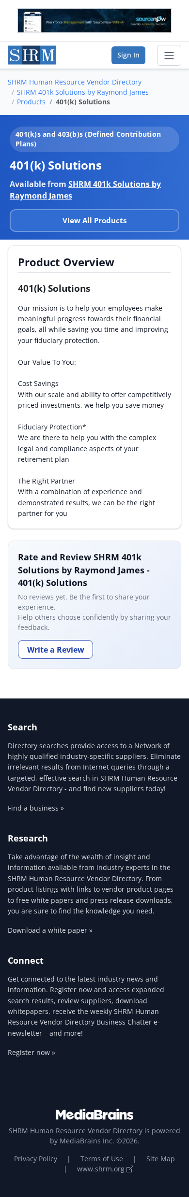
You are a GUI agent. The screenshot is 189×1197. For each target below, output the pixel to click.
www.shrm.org (101, 1168)
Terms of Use (101, 1158)
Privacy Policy (35, 1158)
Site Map (160, 1158)
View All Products (94, 220)
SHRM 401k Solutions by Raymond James (83, 92)
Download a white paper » (50, 930)
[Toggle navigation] (169, 55)
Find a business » (36, 807)
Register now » (31, 1052)
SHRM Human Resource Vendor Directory (75, 81)
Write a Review (55, 649)
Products (31, 101)
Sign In (128, 54)
